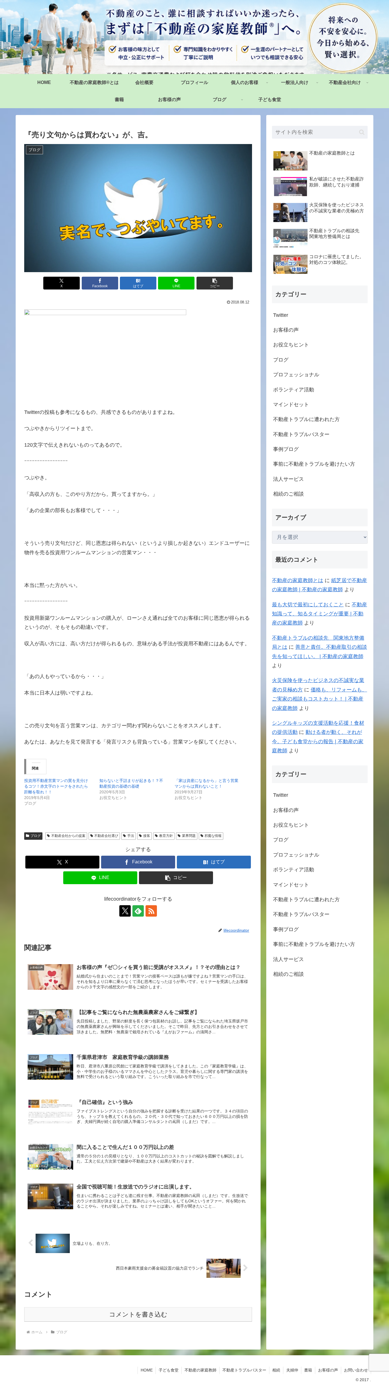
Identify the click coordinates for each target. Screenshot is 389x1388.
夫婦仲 (292, 1370)
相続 (276, 1370)
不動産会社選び (106, 836)
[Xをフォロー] (125, 911)
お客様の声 (328, 1370)
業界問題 (189, 836)
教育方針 (166, 836)
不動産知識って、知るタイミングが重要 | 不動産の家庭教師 (319, 614)
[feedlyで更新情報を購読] (138, 911)
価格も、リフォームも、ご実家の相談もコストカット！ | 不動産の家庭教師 (319, 699)
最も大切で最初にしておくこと (308, 604)
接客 (146, 836)
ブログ (35, 836)
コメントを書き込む (138, 1314)
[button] (214, 283)
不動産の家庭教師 (200, 1370)
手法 (130, 836)
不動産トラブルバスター (244, 1370)
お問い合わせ (356, 1370)
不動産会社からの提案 (68, 836)
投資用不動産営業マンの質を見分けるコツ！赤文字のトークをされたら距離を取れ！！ (56, 786)
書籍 (308, 1370)
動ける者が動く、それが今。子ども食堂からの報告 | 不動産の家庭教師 (317, 741)
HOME (147, 1370)
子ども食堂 (169, 1370)
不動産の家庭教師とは (297, 580)
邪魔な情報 (213, 836)
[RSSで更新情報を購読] (151, 911)
